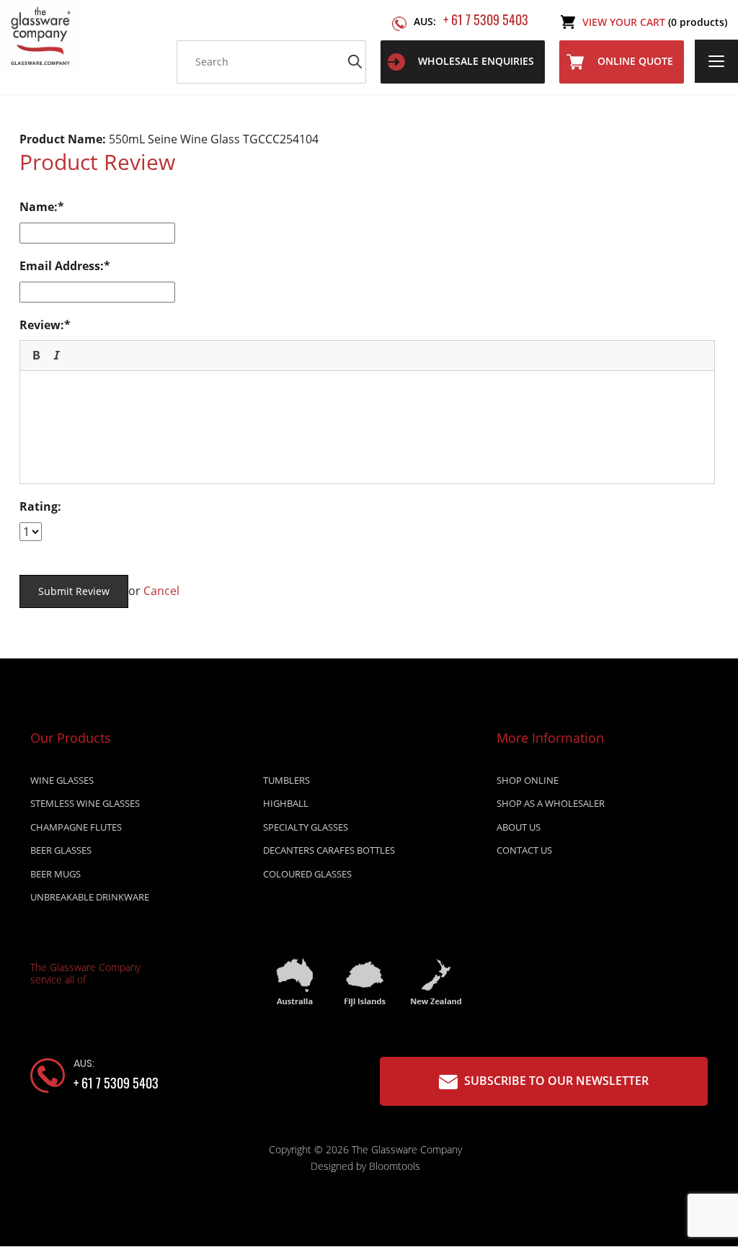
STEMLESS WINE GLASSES (85, 803)
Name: (38, 207)
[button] (36, 355)
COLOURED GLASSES (307, 873)
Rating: (40, 506)
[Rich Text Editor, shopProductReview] (367, 425)
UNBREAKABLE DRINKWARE (89, 896)
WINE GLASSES (62, 780)
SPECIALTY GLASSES (305, 827)
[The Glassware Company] (39, 35)
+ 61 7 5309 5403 (471, 20)
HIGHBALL (285, 803)
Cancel (161, 591)
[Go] (355, 62)
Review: (41, 325)
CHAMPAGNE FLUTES (76, 827)
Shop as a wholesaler (551, 803)
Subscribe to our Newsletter (555, 1081)
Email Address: (61, 266)
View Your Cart (654, 22)
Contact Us (524, 850)
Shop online (528, 780)
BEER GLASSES (61, 850)
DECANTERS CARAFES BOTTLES (329, 850)
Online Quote (635, 61)
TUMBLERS (286, 780)
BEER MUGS (55, 873)
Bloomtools (394, 1166)
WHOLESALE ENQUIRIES (476, 61)
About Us (519, 827)
